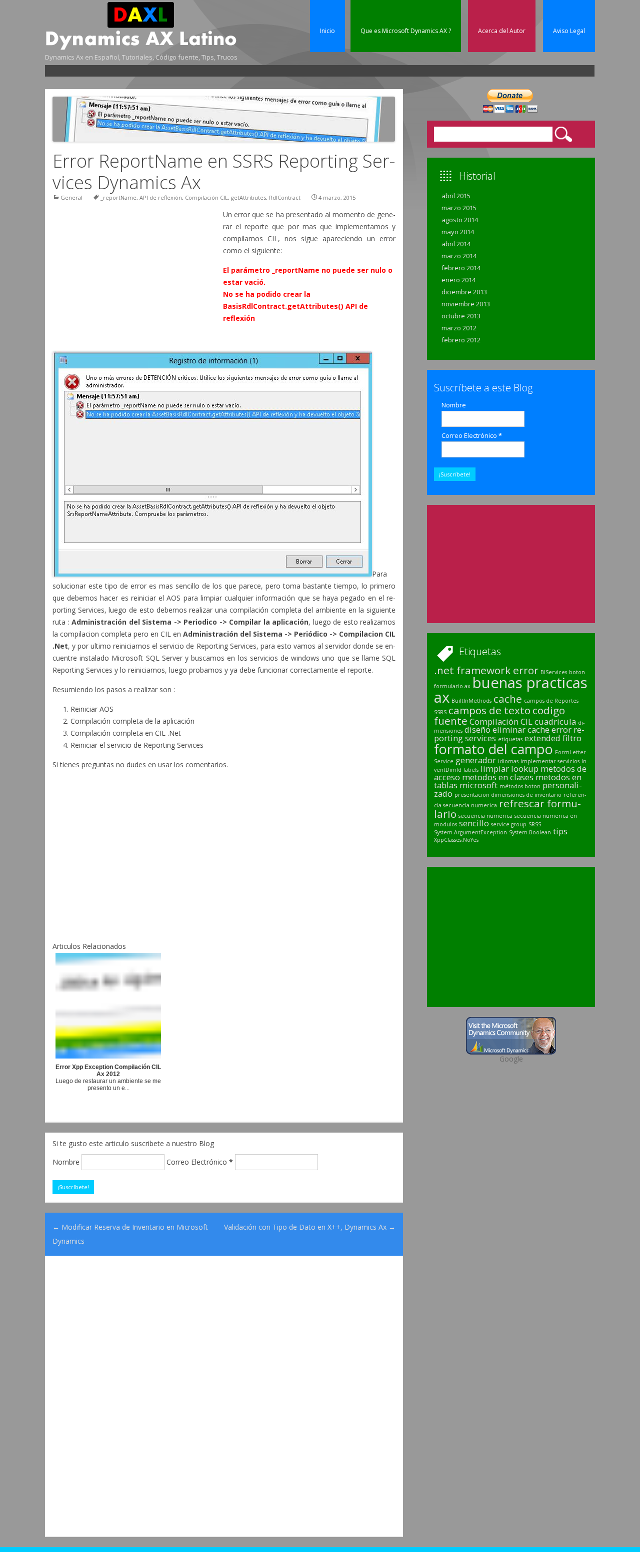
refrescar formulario (507, 808)
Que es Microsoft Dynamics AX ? (405, 31)
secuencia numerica (485, 815)
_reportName (118, 197)
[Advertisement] (228, 70)
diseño (477, 729)
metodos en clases (498, 777)
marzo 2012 (459, 327)
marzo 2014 (459, 255)
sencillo (474, 823)
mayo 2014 (458, 231)
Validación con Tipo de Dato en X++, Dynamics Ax (310, 1227)
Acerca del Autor (502, 31)
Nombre (66, 1162)
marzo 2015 (459, 207)
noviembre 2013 (466, 303)
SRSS (534, 824)
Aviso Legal (569, 31)
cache (508, 699)
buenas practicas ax (511, 690)
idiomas (508, 761)
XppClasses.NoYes (456, 839)
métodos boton (520, 786)
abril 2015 (456, 195)
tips (560, 831)
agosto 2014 (460, 219)
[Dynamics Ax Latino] (141, 47)
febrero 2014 (461, 267)
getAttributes (248, 197)
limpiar (494, 768)
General (71, 197)
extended (542, 738)
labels (471, 769)
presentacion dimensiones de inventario (508, 794)
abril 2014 (456, 243)
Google (511, 1059)
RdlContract (284, 197)
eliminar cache (521, 729)
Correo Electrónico (199, 1162)
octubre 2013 (461, 315)
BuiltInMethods (472, 700)
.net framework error (486, 670)
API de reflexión (161, 197)
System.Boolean (530, 832)
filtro (572, 738)
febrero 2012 (461, 339)
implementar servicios (550, 761)
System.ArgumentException (470, 832)
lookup (524, 768)
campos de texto (489, 710)
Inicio (327, 31)
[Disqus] (224, 1395)
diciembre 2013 (464, 291)
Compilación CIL (206, 197)
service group (508, 824)
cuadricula (555, 721)
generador (476, 760)
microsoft (479, 785)
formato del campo (493, 749)
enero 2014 (459, 279)
